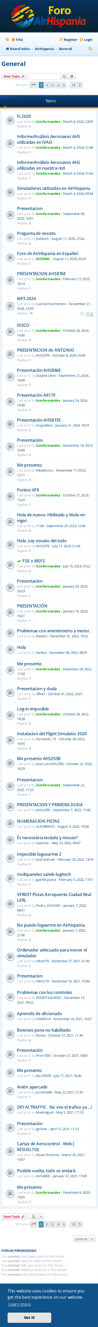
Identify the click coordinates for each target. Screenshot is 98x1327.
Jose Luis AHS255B (50, 763)
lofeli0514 (43, 1018)
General (13, 63)
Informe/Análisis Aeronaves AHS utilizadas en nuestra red (48, 165)
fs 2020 (24, 116)
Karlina (41, 652)
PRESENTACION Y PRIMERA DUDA (50, 805)
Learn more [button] (19, 1304)
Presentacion (30, 208)
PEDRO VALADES (48, 997)
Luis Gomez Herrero (51, 303)
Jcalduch (42, 238)
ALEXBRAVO (45, 826)
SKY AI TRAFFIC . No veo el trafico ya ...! (54, 1107)
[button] (34, 85)
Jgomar (41, 1128)
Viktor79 (42, 961)
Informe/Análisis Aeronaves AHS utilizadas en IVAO (48, 139)
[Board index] (49, 16)
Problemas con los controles (44, 992)
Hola (21, 647)
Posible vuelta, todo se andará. (46, 1171)
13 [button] (73, 85)
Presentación (30, 1050)
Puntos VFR (28, 490)
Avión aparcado (32, 1087)
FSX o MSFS (33, 561)
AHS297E (43, 355)
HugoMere (44, 425)
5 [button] (64, 85)
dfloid (40, 694)
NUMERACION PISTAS (38, 821)
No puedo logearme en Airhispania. (51, 925)
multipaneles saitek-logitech (44, 874)
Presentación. (30, 440)
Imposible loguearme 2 (39, 854)
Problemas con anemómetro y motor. (53, 631)
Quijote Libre (45, 375)
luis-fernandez (48, 121)
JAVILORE (43, 810)
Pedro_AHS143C (48, 905)
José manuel (45, 859)
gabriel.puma (46, 879)
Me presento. (30, 465)
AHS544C (43, 258)
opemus (42, 843)
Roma (40, 1035)
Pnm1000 (43, 1055)
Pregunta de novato (36, 233)
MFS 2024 (26, 298)
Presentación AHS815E (39, 420)
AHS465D (43, 1176)
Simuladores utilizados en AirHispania (53, 188)
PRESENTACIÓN (32, 606)
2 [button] (47, 85)
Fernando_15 (46, 739)
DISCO (23, 325)
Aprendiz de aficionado (39, 1013)
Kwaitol (41, 636)
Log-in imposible (33, 709)
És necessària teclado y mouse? (47, 838)
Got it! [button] (29, 1317)
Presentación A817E (36, 395)
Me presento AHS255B (39, 758)
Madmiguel (44, 1112)
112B (39, 525)
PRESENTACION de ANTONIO (45, 350)
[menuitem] (16, 39)
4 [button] (58, 85)
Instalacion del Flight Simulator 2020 (52, 734)
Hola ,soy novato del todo (42, 541)
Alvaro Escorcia (47, 1154)
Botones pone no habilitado (44, 1030)
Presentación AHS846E (39, 370)
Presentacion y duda (37, 689)
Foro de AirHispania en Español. (48, 253)
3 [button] (52, 85)
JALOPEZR (43, 1075)
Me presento (29, 664)
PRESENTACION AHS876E (41, 274)
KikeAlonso (44, 470)
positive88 (43, 1092)
